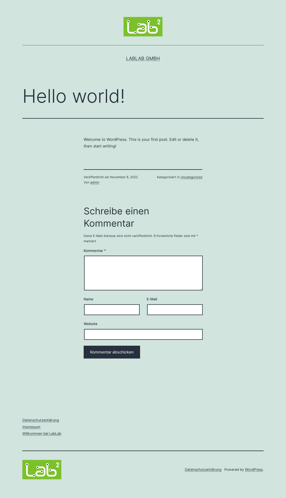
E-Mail (152, 299)
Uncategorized (191, 177)
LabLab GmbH (143, 58)
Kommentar (95, 251)
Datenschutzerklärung (40, 420)
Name (88, 299)
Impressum (31, 427)
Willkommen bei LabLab (41, 433)
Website (90, 324)
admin (94, 182)
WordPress (254, 469)
